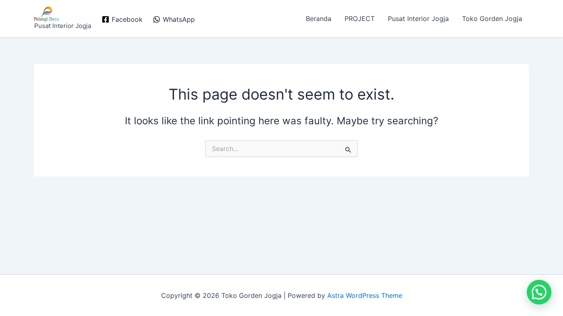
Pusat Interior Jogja (418, 18)
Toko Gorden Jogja (492, 18)
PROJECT (360, 18)
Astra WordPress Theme (364, 295)
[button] (539, 292)
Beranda (318, 18)
